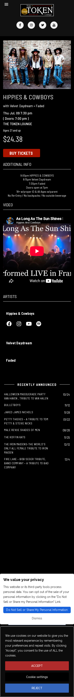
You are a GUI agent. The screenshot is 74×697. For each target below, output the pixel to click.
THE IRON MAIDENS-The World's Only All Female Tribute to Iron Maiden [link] (26, 448)
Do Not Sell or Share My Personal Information (37, 610)
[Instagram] (31, 25)
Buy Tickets (21, 153)
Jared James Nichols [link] (18, 412)
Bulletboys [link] (12, 405)
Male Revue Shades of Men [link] (22, 430)
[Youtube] (54, 25)
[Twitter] (42, 25)
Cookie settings (37, 677)
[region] (37, 661)
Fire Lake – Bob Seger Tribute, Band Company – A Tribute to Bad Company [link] (26, 463)
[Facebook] (20, 25)
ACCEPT (37, 665)
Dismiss (37, 618)
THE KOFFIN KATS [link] (14, 437)
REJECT (37, 688)
